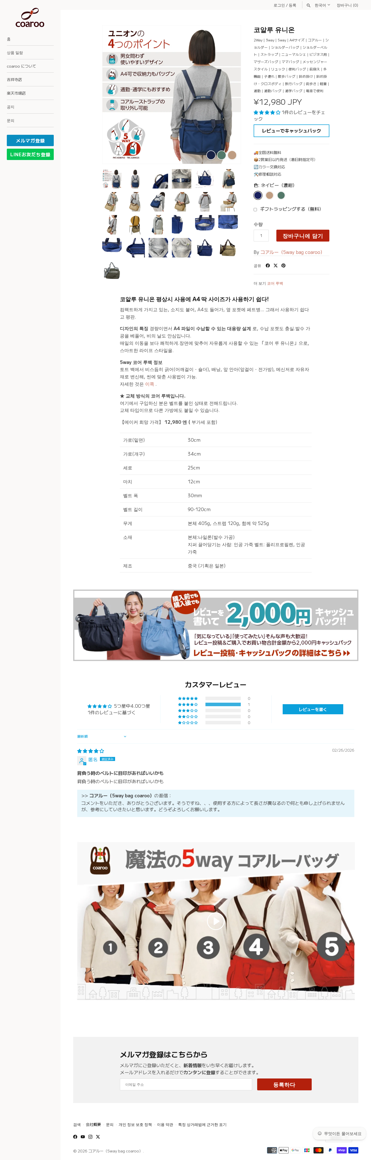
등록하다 (284, 1084)
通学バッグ (294, 90)
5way (282, 39)
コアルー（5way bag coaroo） (292, 252)
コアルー (315, 39)
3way (270, 39)
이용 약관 (165, 1124)
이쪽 (149, 383)
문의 (10, 120)
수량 (258, 224)
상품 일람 (15, 52)
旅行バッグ (294, 83)
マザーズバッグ (266, 61)
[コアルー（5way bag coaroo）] (30, 17)
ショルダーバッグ (285, 47)
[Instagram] (90, 1138)
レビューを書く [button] (313, 709)
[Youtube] (83, 1138)
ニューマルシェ (293, 54)
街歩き (311, 83)
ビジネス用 (318, 54)
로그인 (279, 5)
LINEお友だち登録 (30, 154)
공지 (10, 106)
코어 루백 (275, 283)
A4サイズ (297, 39)
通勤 (257, 90)
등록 (292, 5)
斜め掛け (306, 76)
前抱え (314, 68)
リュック (278, 68)
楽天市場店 (16, 93)
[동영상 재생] (216, 921)
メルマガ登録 (30, 140)
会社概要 (93, 1124)
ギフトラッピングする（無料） (291, 208)
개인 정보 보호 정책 (135, 1124)
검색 (77, 1124)
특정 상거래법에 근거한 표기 (202, 1124)
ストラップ (269, 54)
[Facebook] (75, 1138)
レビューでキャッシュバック (291, 130)
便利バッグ (297, 68)
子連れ (269, 76)
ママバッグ (290, 61)
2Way (258, 39)
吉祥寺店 (14, 79)
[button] (230, 94)
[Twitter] (98, 1138)
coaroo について (21, 66)
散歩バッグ (287, 76)
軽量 (323, 83)
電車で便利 (315, 90)
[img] (90, 750)
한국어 (320, 5)
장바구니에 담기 (303, 235)
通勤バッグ (273, 90)
